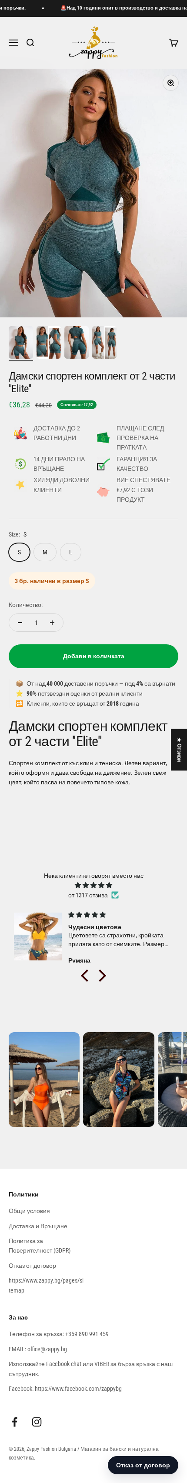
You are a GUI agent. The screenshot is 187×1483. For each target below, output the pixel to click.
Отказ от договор (32, 1265)
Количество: (26, 604)
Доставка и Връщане (38, 1226)
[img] (93, 885)
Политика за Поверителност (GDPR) (39, 1245)
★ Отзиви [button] (179, 749)
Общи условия (29, 1210)
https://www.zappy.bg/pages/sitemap (46, 1285)
